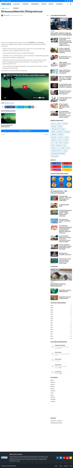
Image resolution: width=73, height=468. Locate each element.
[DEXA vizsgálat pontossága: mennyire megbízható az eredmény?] (54, 64)
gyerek (66, 142)
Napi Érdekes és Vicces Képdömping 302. (58, 285)
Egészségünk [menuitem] (35, 4)
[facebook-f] (57, 457)
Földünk (53, 131)
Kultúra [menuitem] (43, 4)
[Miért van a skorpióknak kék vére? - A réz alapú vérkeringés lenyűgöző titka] (54, 78)
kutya (61, 142)
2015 (61, 325)
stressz (12, 103)
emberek (65, 123)
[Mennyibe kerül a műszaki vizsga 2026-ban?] (54, 220)
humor (53, 123)
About (60, 465)
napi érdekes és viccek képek (58, 129)
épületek (53, 140)
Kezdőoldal (3, 1)
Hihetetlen (53, 390)
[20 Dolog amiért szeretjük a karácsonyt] (54, 254)
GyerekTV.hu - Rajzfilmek (56, 420)
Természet (53, 401)
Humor (52, 393)
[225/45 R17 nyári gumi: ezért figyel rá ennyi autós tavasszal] (54, 92)
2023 (61, 312)
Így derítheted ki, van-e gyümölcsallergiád (65, 57)
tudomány (54, 137)
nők (56, 142)
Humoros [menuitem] (15, 8)
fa (58, 148)
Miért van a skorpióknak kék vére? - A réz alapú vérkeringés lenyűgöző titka (65, 78)
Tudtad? (14, 465)
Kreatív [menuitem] (51, 4)
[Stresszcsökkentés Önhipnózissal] (8, 118)
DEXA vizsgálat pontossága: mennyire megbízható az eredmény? (65, 64)
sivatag (65, 150)
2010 (61, 336)
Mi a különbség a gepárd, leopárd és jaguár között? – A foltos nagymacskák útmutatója (65, 213)
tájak (68, 148)
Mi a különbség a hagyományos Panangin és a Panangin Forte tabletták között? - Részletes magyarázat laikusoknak (65, 229)
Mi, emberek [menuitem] (59, 4)
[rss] (71, 1)
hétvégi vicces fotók (56, 150)
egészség (60, 131)
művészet (54, 134)
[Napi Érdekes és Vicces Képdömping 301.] (54, 290)
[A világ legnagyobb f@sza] (54, 205)
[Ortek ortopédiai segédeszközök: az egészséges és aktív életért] (54, 105)
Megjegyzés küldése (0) (25, 131)
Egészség (53, 382)
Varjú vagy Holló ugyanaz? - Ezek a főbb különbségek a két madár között (65, 198)
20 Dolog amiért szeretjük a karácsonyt (65, 254)
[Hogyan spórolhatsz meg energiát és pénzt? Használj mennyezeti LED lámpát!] (54, 246)
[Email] (32, 107)
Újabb (3, 134)
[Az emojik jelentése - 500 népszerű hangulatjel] (61, 182)
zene (65, 145)
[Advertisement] (25, 30)
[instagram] (67, 457)
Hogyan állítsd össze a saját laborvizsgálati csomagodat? (65, 72)
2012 (61, 331)
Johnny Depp (55, 156)
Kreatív (52, 395)
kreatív (58, 123)
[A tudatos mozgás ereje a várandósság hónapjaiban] (54, 99)
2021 (61, 316)
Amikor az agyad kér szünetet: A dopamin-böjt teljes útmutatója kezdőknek (65, 50)
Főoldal (2, 8)
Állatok (52, 380)
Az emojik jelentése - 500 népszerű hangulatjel (59, 192)
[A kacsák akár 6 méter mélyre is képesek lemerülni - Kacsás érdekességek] (54, 260)
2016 (61, 323)
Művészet (53, 397)
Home (56, 465)
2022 (61, 314)
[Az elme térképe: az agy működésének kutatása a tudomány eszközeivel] (54, 85)
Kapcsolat (9, 1)
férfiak (63, 148)
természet (54, 126)
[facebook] (65, 1)
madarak (54, 148)
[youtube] (69, 1)
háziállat (66, 140)
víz (52, 142)
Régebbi (46, 134)
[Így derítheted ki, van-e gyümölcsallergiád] (54, 57)
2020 (61, 318)
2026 (61, 305)
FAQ (71, 465)
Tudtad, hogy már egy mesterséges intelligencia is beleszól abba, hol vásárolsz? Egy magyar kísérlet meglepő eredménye (65, 42)
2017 (61, 320)
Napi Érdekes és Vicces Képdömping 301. (65, 291)
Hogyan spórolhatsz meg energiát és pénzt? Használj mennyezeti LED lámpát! (65, 247)
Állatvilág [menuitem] (16, 4)
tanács (66, 137)
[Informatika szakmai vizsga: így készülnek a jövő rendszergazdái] (61, 24)
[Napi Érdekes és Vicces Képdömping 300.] (54, 297)
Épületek (52, 386)
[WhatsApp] (26, 107)
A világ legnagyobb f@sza (64, 205)
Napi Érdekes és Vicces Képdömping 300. (65, 297)
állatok (60, 126)
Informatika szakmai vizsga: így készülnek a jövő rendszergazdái (61, 34)
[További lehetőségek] (35, 107)
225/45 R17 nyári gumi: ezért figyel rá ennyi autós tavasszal (65, 92)
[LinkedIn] (29, 107)
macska (60, 140)
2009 (61, 338)
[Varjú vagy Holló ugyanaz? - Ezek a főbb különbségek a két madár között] (54, 198)
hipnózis (7, 8)
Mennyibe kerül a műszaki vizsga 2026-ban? (65, 221)
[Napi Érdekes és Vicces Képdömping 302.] (61, 275)
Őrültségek (53, 399)
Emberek (53, 384)
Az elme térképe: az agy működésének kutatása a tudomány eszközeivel (65, 86)
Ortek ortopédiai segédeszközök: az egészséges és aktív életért (64, 106)
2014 (61, 327)
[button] (67, 4)
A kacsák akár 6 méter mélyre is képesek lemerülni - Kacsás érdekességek (65, 261)
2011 (61, 334)
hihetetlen (61, 134)
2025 (61, 307)
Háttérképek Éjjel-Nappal (56, 423)
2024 (61, 310)
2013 (61, 329)
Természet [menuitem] (25, 4)
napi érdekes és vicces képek (58, 153)
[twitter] (67, 1)
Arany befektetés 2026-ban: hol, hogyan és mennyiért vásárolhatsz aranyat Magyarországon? (65, 114)
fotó (52, 145)
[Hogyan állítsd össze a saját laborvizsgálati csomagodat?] (54, 71)
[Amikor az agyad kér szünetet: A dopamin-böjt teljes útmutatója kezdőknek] (54, 50)
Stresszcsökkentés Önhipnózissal (6, 125)
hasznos (61, 137)
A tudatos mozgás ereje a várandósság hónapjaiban (65, 99)
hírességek (58, 145)
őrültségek (67, 131)
